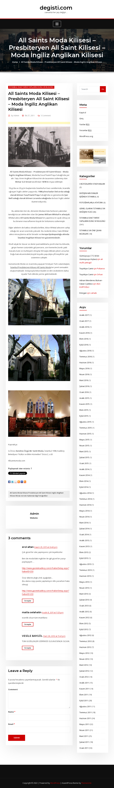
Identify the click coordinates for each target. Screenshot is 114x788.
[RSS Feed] (25, 482)
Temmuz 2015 (85, 427)
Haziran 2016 (85, 362)
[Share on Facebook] (9, 482)
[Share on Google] (22, 482)
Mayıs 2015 (84, 439)
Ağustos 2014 (85, 493)
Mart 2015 (83, 451)
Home (15, 62)
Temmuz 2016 (85, 356)
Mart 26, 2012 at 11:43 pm (54, 636)
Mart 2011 (83, 736)
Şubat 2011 (84, 742)
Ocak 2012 (84, 676)
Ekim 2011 (83, 694)
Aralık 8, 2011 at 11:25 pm (53, 612)
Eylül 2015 (83, 416)
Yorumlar (85, 130)
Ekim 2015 (83, 410)
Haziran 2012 (85, 647)
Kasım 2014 (84, 475)
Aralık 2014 (84, 469)
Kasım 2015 (84, 404)
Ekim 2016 (83, 338)
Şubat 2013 (84, 599)
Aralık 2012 (84, 611)
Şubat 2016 (84, 386)
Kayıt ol (82, 112)
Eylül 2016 (83, 344)
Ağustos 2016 (85, 350)
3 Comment (46, 115)
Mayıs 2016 (84, 368)
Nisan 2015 (84, 445)
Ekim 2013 (83, 552)
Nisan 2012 (84, 659)
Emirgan (83, 293)
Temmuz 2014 (85, 499)
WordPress (55, 783)
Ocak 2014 (84, 534)
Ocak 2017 (84, 321)
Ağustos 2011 (85, 706)
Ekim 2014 (83, 481)
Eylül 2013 (83, 558)
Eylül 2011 (83, 700)
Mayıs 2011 (84, 724)
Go (103, 89)
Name (11, 711)
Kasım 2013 (84, 546)
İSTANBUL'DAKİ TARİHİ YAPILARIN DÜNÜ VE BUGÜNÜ (31, 87)
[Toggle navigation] (57, 24)
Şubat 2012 (84, 671)
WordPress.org (86, 136)
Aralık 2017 (84, 315)
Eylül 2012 (83, 629)
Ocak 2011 (84, 748)
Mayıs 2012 (84, 653)
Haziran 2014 (85, 504)
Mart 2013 (83, 593)
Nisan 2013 (84, 588)
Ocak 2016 (84, 392)
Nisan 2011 (84, 730)
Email (11, 724)
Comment (13, 689)
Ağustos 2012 (85, 635)
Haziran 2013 (85, 576)
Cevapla (27, 601)
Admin (15, 115)
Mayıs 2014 (84, 510)
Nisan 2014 (84, 516)
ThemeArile (86, 783)
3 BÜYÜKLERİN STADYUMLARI (92, 184)
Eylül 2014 (83, 487)
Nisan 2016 (84, 374)
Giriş (81, 118)
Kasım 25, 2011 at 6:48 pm (45, 547)
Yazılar (84, 124)
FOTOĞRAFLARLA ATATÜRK (91, 202)
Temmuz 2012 (85, 641)
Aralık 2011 (84, 682)
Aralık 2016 (84, 327)
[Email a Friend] (15, 482)
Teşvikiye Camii (86, 268)
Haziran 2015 (85, 433)
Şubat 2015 (84, 457)
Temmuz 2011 (85, 712)
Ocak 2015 (84, 463)
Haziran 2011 (85, 718)
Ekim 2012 (83, 623)
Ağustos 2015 (85, 421)
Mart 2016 (83, 380)
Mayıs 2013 (84, 582)
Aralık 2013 (84, 540)
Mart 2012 (83, 665)
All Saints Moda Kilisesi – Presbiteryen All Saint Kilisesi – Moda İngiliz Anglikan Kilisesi (61, 62)
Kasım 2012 (84, 617)
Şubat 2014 (84, 528)
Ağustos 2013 (85, 564)
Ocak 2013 (84, 605)
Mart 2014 (83, 522)
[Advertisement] (43, 123)
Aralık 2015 (84, 398)
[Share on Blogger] (19, 482)
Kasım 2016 (84, 333)
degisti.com (56, 7)
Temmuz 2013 (85, 570)
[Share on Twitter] (12, 482)
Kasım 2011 (84, 688)
